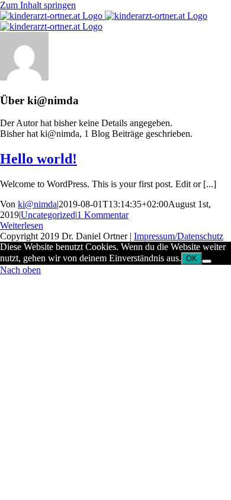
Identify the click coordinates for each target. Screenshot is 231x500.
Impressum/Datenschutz (178, 236)
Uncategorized (48, 215)
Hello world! (38, 158)
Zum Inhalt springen (38, 5)
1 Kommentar (103, 215)
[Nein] (206, 261)
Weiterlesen (21, 225)
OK (191, 258)
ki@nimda (37, 204)
